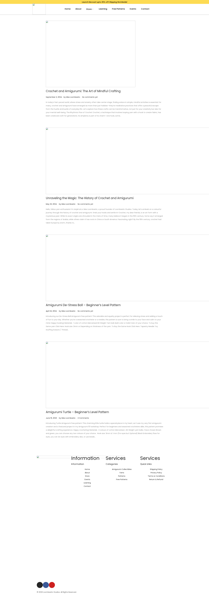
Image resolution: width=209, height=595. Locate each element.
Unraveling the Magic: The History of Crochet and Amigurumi (90, 198)
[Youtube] (52, 585)
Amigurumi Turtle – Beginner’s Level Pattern (77, 412)
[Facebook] (46, 585)
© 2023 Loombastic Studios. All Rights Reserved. (57, 592)
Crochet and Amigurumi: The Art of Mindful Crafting (83, 91)
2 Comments (83, 418)
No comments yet (90, 97)
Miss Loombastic (73, 97)
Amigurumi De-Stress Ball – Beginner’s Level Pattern (83, 305)
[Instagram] (40, 585)
